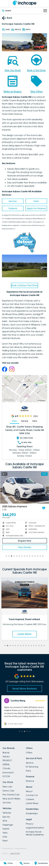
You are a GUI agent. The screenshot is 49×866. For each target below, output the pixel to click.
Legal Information (35, 827)
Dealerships (32, 813)
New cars (7, 786)
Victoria (7, 802)
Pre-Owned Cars (11, 794)
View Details (24, 547)
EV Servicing (32, 766)
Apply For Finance (36, 208)
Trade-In (12, 208)
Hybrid (6, 828)
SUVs (5, 820)
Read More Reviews (24, 688)
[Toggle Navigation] (45, 10)
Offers (29, 752)
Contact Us (32, 795)
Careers (30, 799)
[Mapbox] (9, 399)
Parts (36, 201)
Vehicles (7, 812)
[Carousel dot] (6, 556)
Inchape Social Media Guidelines (35, 833)
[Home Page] (24, 3)
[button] (24, 711)
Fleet (5, 840)
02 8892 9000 (26, 442)
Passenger (8, 824)
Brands (6, 752)
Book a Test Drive (36, 70)
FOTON (6, 776)
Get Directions (26, 438)
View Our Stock (13, 70)
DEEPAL (6, 764)
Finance (30, 781)
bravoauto (8, 772)
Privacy (29, 823)
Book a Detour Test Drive (24, 285)
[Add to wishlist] (44, 508)
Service (13, 201)
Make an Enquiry (13, 91)
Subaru (6, 756)
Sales (14, 421)
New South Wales (11, 798)
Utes (5, 836)
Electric (6, 816)
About (29, 791)
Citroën (6, 768)
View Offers (36, 91)
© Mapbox (41, 400)
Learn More (24, 634)
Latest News (32, 803)
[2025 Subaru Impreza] (24, 487)
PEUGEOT (7, 760)
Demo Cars (8, 790)
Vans (5, 832)
